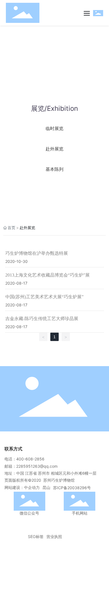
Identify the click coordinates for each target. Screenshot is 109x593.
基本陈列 (54, 169)
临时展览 (54, 128)
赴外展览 (54, 149)
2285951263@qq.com (37, 466)
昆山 (46, 487)
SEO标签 (36, 536)
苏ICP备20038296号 (72, 487)
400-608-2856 (30, 459)
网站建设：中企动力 (22, 487)
